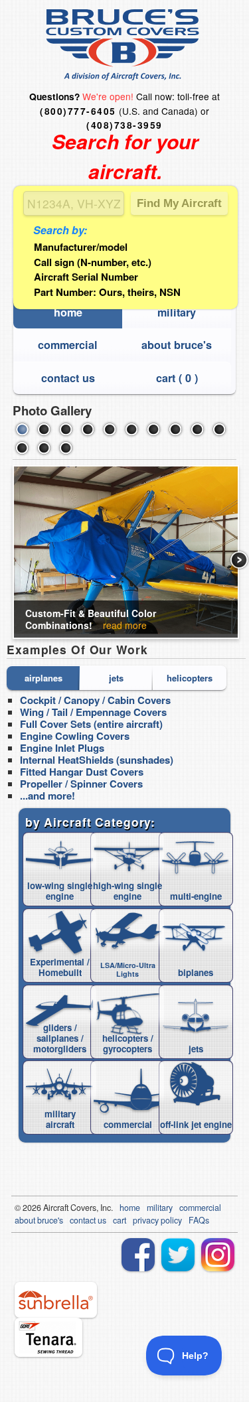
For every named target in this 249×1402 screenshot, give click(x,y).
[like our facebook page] (138, 1254)
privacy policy (157, 1220)
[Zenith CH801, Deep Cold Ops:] (153, 429)
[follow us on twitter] (178, 1254)
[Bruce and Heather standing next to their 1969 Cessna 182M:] (131, 429)
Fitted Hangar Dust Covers (81, 771)
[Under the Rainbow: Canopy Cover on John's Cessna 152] (109, 429)
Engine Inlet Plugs (62, 747)
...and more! (47, 795)
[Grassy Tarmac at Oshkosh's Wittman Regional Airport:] (65, 448)
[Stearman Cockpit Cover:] (44, 429)
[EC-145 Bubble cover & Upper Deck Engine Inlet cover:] (22, 448)
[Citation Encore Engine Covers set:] (197, 429)
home (68, 312)
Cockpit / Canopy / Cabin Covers (95, 700)
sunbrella (56, 1300)
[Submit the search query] (179, 203)
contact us (68, 378)
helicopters (189, 677)
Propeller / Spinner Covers (81, 783)
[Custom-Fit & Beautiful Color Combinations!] (22, 429)
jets (116, 677)
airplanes (43, 677)
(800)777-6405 (78, 111)
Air (48, 1208)
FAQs (199, 1220)
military (176, 312)
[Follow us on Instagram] (217, 1254)
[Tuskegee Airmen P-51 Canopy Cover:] (65, 429)
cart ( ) (177, 378)
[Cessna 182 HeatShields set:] (44, 448)
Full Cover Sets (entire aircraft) (91, 724)
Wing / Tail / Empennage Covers (93, 712)
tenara (48, 1337)
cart (119, 1220)
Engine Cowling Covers (74, 736)
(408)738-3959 (124, 125)
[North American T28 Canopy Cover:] (87, 429)
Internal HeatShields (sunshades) (96, 759)
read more (125, 625)
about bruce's (176, 344)
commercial (68, 344)
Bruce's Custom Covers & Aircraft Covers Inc (124, 45)
